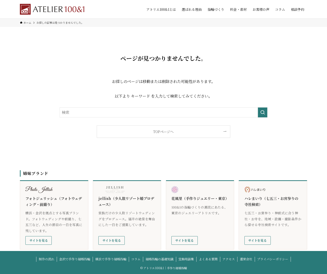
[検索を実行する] (262, 112)
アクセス (228, 259)
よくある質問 (208, 259)
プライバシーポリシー (272, 259)
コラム (136, 259)
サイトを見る (38, 240)
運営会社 (246, 259)
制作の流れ (46, 259)
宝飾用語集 (186, 259)
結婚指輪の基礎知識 (160, 259)
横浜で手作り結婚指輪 (110, 259)
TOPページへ (163, 131)
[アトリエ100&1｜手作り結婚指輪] (52, 9)
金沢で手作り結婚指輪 (74, 259)
